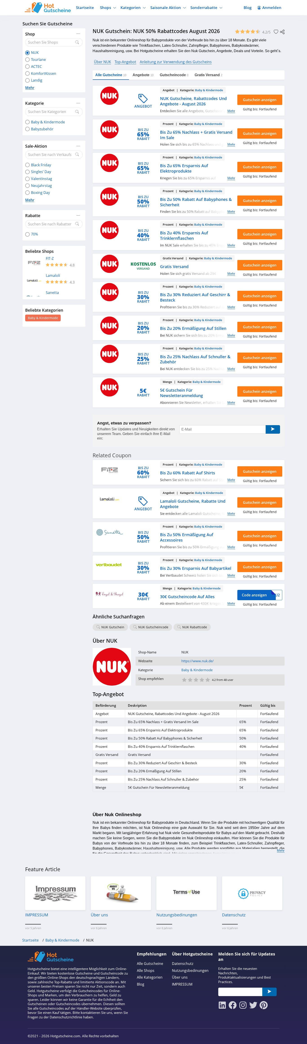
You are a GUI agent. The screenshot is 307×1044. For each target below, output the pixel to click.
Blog (247, 7)
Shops (105, 7)
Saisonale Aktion (165, 7)
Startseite (85, 7)
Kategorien (130, 7)
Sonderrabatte (203, 7)
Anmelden (271, 7)
